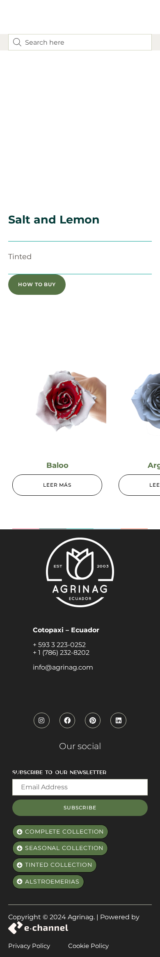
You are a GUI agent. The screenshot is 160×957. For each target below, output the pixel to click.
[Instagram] (41, 720)
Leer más (57, 485)
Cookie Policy (88, 946)
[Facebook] (67, 720)
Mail (18, 774)
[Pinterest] (93, 720)
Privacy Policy (29, 946)
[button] (37, 284)
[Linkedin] (118, 720)
